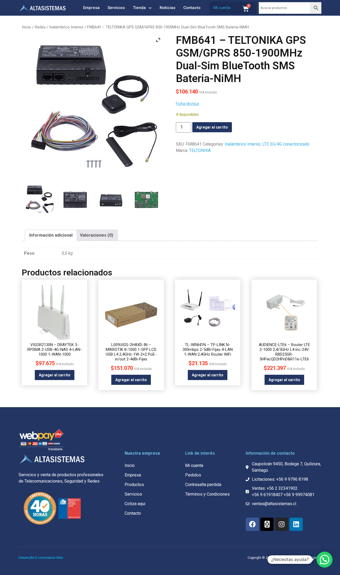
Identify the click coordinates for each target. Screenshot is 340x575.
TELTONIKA (200, 150)
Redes (40, 27)
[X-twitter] (267, 524)
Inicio (26, 27)
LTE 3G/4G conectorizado (285, 144)
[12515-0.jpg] (40, 199)
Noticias (167, 7)
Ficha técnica (187, 103)
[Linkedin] (296, 524)
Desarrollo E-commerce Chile (41, 558)
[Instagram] (281, 524)
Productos (134, 484)
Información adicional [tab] (51, 235)
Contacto (192, 7)
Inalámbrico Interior (66, 27)
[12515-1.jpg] (75, 199)
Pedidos (193, 475)
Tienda (139, 7)
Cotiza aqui (135, 503)
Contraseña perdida (203, 484)
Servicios (116, 7)
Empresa (91, 7)
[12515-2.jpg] (111, 199)
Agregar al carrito (212, 127)
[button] (325, 560)
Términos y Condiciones (207, 494)
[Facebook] (252, 524)
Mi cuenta (222, 7)
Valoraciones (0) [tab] (96, 235)
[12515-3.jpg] (146, 199)
